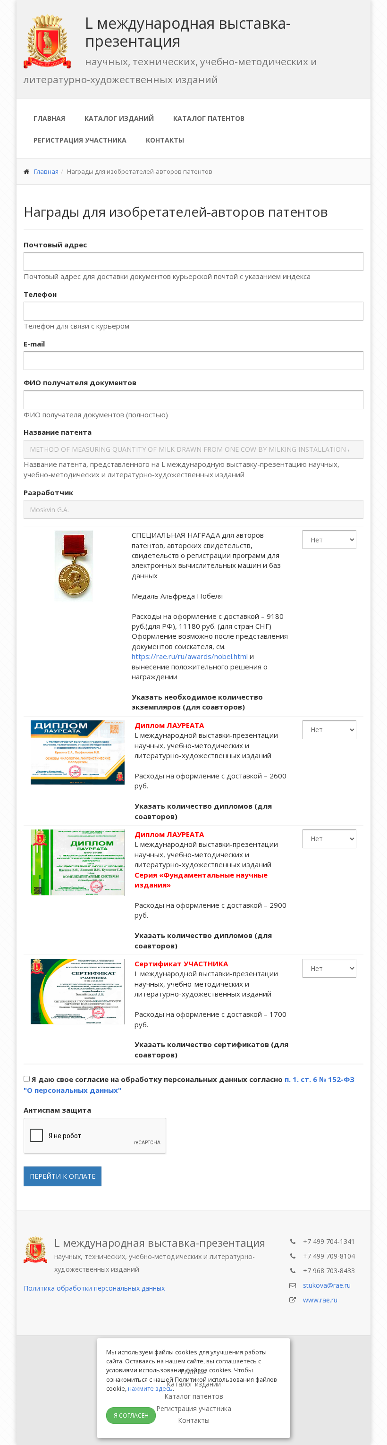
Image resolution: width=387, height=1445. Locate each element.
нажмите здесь (150, 1388)
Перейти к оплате (62, 1176)
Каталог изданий (119, 118)
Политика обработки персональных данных (94, 1288)
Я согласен (131, 1415)
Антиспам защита (57, 1110)
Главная (49, 118)
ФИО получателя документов (80, 382)
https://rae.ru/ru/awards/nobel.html (190, 656)
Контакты (165, 139)
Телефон (40, 294)
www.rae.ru (320, 1299)
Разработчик (48, 492)
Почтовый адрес (55, 244)
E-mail (34, 343)
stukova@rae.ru (327, 1285)
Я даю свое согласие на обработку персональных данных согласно (189, 1084)
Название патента (58, 432)
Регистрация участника (80, 139)
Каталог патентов (208, 118)
